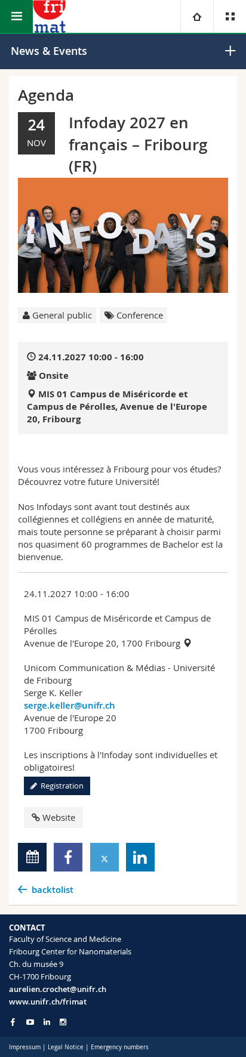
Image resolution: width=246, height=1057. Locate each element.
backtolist (52, 889)
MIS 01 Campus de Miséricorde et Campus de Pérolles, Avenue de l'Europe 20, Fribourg (117, 406)
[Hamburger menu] (16, 16)
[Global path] (196, 16)
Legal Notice (66, 1047)
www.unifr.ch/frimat (48, 1001)
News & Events (49, 51)
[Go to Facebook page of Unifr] (13, 1021)
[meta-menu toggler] (229, 16)
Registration (60, 785)
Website (58, 817)
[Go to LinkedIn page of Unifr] (47, 1022)
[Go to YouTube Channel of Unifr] (30, 1022)
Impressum (25, 1047)
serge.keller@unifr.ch (69, 705)
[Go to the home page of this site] (49, 16)
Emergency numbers (120, 1047)
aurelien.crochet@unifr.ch (57, 989)
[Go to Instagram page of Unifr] (63, 1022)
